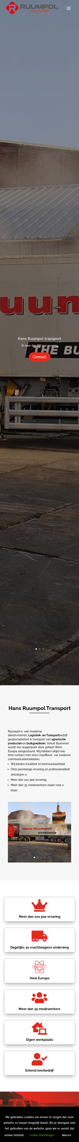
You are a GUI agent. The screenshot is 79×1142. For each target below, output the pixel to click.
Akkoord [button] (66, 1135)
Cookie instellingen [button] (41, 1135)
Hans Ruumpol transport (39, 338)
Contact (39, 356)
